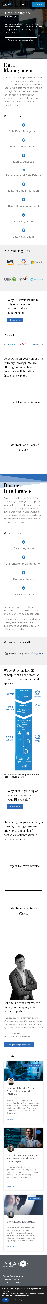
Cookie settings (18, 1300)
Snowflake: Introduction (21, 1222)
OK (6, 1300)
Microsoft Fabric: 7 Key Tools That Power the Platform (20, 1091)
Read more (12, 1119)
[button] (23, 4)
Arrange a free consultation (21, 40)
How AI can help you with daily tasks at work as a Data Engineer (22, 1158)
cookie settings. (23, 1295)
